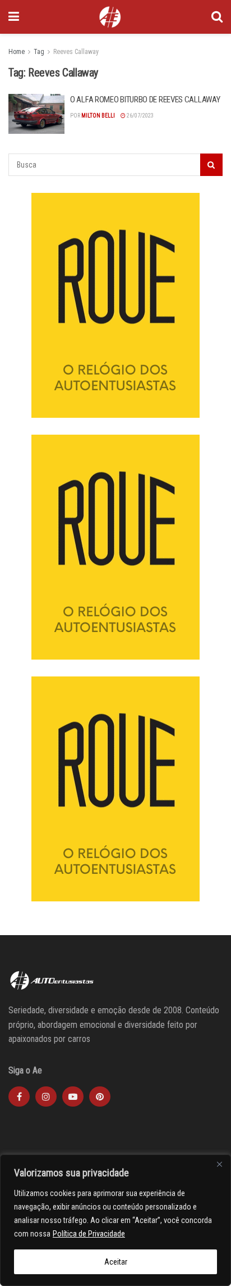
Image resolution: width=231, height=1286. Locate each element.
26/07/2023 (140, 115)
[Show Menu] (13, 17)
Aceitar (115, 1261)
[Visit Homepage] (110, 17)
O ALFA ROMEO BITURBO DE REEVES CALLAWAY (145, 99)
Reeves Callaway (76, 52)
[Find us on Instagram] (46, 1096)
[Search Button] (217, 17)
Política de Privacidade (89, 1233)
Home (16, 52)
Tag (39, 52)
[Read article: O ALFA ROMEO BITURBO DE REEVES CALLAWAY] (36, 114)
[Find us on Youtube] (73, 1096)
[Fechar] (219, 1164)
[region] (115, 1220)
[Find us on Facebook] (19, 1096)
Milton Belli (98, 115)
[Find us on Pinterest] (99, 1096)
